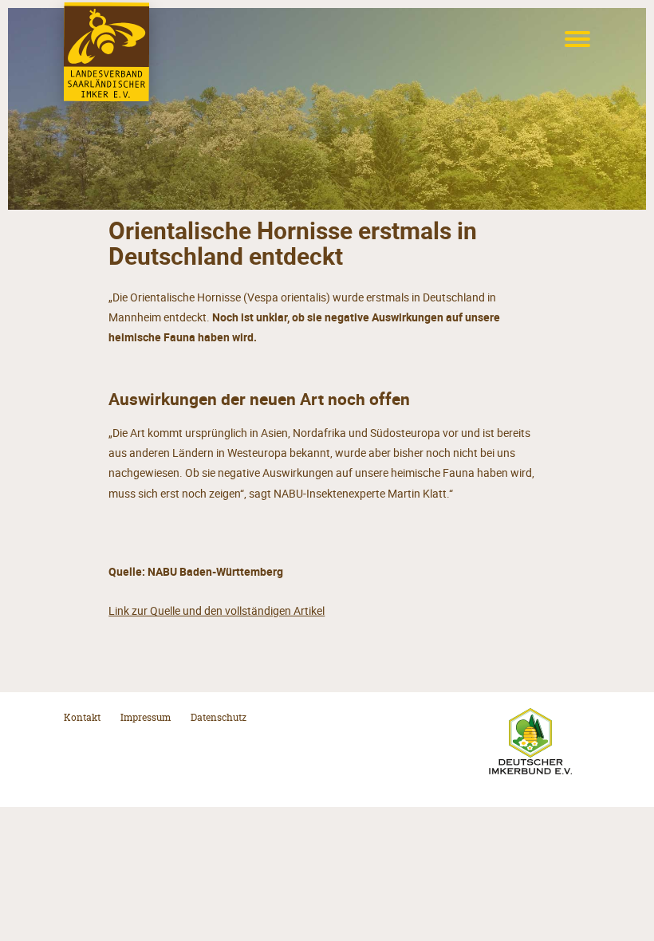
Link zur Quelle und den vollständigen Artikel (216, 611)
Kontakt (82, 717)
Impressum (145, 717)
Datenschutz (218, 717)
